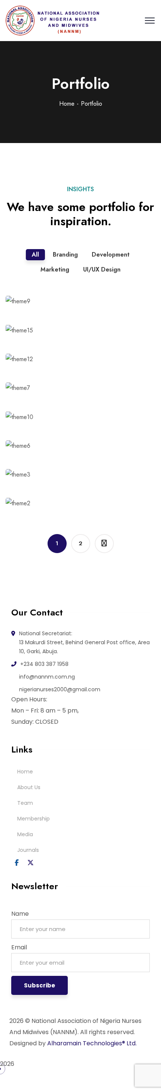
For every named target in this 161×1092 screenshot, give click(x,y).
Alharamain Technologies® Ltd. (92, 1043)
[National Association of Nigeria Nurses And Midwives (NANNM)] (53, 20)
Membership (33, 818)
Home (67, 103)
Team (25, 803)
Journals (28, 850)
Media (25, 834)
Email (19, 947)
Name (20, 913)
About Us (28, 787)
